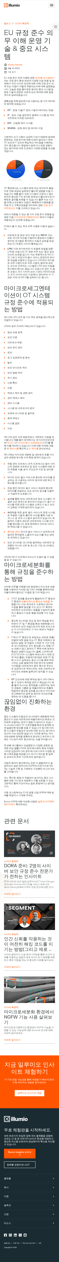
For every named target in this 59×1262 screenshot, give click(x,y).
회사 (6, 1187)
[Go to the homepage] (12, 5)
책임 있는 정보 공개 (28, 1243)
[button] (51, 5)
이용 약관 (16, 1243)
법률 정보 (7, 1243)
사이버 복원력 (22, 23)
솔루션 (7, 1205)
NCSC (10, 442)
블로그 (7, 23)
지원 (6, 1196)
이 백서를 (33, 448)
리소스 (7, 1223)
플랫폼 (7, 1178)
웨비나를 (14, 448)
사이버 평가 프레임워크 (30, 442)
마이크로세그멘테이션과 (26, 217)
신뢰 (39, 1243)
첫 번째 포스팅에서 (44, 78)
